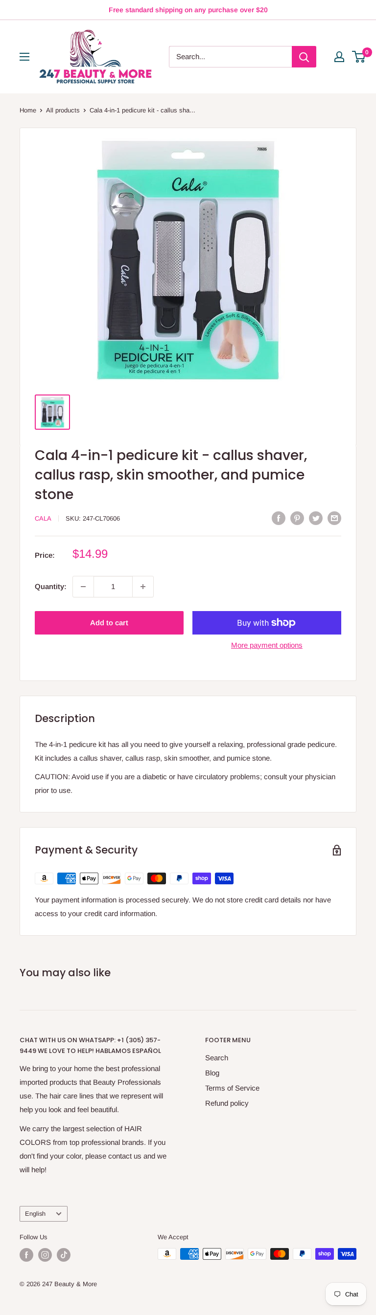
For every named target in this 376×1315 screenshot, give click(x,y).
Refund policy (227, 1103)
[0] (359, 57)
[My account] (339, 56)
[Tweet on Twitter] (316, 518)
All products (63, 110)
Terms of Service (232, 1088)
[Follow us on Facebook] (26, 1255)
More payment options (267, 645)
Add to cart (109, 622)
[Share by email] (334, 518)
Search (216, 1057)
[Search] (304, 56)
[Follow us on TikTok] (63, 1255)
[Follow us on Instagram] (45, 1255)
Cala (43, 518)
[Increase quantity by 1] (143, 586)
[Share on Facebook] (278, 518)
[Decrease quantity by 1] (83, 586)
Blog (212, 1073)
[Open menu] (24, 57)
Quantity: (51, 586)
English (35, 1213)
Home (28, 110)
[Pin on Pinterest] (297, 518)
